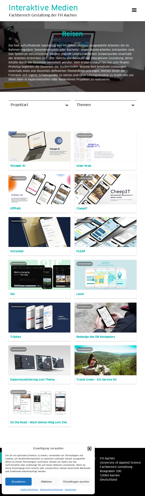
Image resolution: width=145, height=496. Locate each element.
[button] (89, 448)
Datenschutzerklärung (51, 490)
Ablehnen (46, 481)
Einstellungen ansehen (76, 481)
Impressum (70, 490)
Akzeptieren (18, 481)
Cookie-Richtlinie (29, 490)
